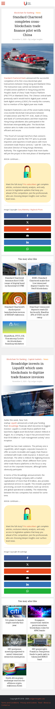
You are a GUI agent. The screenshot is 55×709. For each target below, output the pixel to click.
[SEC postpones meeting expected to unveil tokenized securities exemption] (14, 640)
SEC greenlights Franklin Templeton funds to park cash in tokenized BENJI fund (40, 654)
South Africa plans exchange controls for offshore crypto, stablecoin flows (14, 682)
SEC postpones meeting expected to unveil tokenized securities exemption (14, 653)
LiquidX (14, 423)
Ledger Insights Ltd (36, 698)
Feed (40, 702)
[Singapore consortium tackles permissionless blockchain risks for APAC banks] (39, 611)
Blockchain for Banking (24, 12)
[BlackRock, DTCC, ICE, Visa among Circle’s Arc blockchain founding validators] (14, 327)
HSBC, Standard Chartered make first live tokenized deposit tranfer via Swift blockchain (40, 283)
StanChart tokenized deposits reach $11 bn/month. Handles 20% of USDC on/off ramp (40, 312)
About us (47, 702)
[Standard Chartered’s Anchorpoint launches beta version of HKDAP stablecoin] (14, 298)
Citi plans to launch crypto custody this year (14, 623)
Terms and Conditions (10, 702)
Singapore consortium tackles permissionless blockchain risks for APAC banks (39, 625)
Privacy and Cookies (28, 702)
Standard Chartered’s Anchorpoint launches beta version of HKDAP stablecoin (14, 311)
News (38, 12)
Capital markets (35, 359)
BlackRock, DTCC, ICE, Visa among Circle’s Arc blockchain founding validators (14, 340)
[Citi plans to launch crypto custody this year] (14, 611)
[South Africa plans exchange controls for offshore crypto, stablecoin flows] (14, 669)
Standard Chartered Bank (15, 78)
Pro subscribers (30, 184)
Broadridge (13, 426)
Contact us (5, 705)
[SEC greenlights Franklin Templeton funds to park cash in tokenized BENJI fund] (39, 640)
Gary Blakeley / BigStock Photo (30, 209)
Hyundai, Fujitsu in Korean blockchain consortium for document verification (26, 697)
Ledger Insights (36, 39)
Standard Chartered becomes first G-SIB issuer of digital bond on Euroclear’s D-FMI (15, 282)
